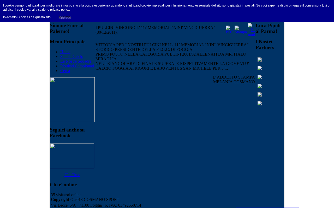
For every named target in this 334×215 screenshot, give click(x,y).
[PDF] (230, 32)
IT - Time (72, 174)
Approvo (65, 17)
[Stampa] (241, 32)
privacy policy (59, 9)
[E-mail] (251, 34)
